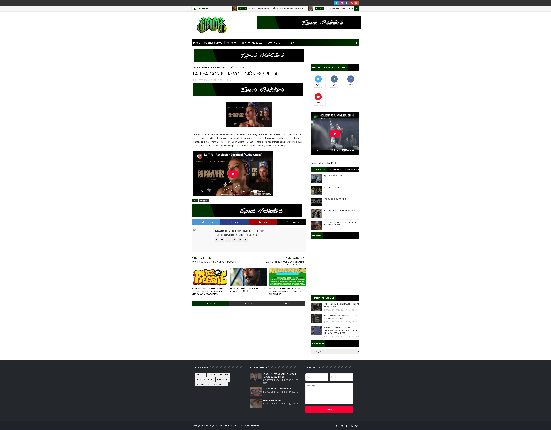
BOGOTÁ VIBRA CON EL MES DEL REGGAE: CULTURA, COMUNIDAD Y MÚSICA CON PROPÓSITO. (209, 291)
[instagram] (341, 3)
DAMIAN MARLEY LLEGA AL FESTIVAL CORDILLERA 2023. (247, 290)
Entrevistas (219, 384)
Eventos (220, 8)
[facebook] (346, 3)
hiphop (211, 374)
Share (238, 222)
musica (201, 374)
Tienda (290, 42)
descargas (203, 384)
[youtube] (351, 3)
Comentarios (351, 170)
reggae (204, 67)
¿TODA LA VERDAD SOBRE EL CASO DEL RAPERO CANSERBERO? (280, 375)
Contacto (274, 42)
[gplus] (356, 3)
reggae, (233, 80)
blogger (248, 303)
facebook (210, 303)
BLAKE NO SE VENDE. (272, 400)
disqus (286, 303)
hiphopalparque (205, 379)
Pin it (267, 222)
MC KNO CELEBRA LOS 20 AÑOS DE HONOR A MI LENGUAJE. (253, 8)
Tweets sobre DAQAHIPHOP (324, 163)
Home (195, 67)
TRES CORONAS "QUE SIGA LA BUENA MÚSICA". (340, 223)
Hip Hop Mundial (252, 42)
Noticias (231, 42)
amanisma (296, 8)
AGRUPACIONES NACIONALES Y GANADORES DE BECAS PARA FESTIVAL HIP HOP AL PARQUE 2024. (341, 330)
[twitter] (336, 3)
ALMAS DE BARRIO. (334, 187)
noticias (224, 374)
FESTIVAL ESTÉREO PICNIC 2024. (277, 388)
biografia (222, 379)
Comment (295, 222)
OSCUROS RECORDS (335, 199)
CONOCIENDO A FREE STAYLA (339, 210)
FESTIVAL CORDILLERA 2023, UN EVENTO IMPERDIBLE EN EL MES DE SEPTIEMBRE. (285, 291)
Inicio (197, 42)
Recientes (335, 169)
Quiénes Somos (213, 42)
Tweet (209, 222)
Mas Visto (319, 169)
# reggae (203, 200)
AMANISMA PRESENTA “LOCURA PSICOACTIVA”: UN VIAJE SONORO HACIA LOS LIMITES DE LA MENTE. (349, 8)
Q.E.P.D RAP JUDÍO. (334, 175)
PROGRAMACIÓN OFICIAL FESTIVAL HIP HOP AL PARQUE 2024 (341, 317)
